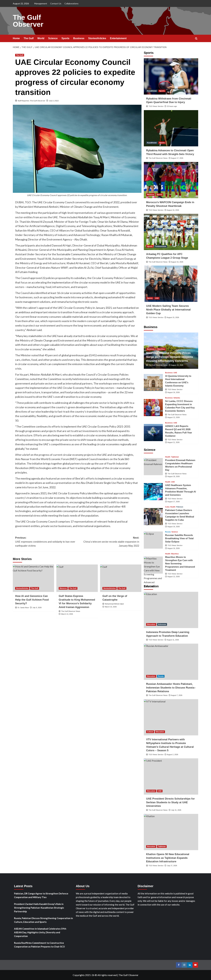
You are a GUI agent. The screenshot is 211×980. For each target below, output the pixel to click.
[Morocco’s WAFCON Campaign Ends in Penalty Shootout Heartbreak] (171, 180)
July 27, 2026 (172, 865)
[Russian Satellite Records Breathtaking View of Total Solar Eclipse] (153, 540)
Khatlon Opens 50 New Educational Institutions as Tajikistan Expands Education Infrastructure (167, 858)
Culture (150, 732)
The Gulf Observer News (70, 611)
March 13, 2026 (67, 614)
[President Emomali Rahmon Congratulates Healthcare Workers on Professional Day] (153, 466)
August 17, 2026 (177, 158)
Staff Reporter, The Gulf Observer (31, 100)
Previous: (45, 541)
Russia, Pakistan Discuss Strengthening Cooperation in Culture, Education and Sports (43, 920)
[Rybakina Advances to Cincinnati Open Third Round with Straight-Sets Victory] (171, 128)
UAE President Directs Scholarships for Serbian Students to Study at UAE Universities (170, 802)
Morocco (63, 588)
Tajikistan (175, 457)
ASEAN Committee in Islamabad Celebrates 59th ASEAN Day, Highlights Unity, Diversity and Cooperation (40, 932)
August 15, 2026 (177, 262)
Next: (111, 541)
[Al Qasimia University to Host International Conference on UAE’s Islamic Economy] (153, 382)
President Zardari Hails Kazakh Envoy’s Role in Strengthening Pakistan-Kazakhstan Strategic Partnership (39, 908)
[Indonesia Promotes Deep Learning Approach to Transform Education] (171, 610)
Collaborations (71, 3)
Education (151, 624)
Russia (168, 532)
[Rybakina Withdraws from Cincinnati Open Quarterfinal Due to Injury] (171, 76)
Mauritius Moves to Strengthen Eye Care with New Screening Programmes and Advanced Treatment (180, 563)
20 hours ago (172, 106)
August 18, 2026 (173, 476)
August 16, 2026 (173, 210)
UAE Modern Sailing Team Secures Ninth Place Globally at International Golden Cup (168, 309)
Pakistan (179, 507)
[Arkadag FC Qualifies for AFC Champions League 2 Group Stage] (171, 232)
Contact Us (55, 3)
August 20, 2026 (177, 365)
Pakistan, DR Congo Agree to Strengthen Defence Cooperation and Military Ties (41, 895)
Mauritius (161, 349)
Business (78, 38)
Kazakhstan (152, 91)
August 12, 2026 (173, 417)
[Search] (196, 38)
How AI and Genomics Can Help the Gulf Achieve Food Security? (32, 600)
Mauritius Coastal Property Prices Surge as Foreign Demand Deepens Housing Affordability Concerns (169, 356)
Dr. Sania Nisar (23, 607)
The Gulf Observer (28, 20)
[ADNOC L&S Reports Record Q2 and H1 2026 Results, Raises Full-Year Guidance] (153, 432)
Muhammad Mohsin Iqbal (114, 604)
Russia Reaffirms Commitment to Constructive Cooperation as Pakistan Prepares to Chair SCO (39, 944)
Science (53, 38)
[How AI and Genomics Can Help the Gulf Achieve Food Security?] (33, 578)
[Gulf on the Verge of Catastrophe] (120, 578)
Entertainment (118, 38)
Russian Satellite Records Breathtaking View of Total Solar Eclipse (179, 538)
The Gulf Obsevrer (128, 975)
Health (167, 457)
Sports (65, 38)
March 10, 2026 (111, 607)
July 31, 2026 (176, 810)
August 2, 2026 (172, 754)
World (40, 38)
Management (40, 3)
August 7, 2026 (176, 695)
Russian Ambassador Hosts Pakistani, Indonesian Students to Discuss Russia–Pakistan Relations (171, 687)
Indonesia (162, 624)
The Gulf (29, 38)
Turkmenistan (160, 246)
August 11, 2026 (173, 442)
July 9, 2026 (37, 607)
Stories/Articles (97, 38)
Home (16, 38)
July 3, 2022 (54, 100)
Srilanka (176, 398)
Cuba (167, 507)
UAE (157, 298)
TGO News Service (156, 106)
